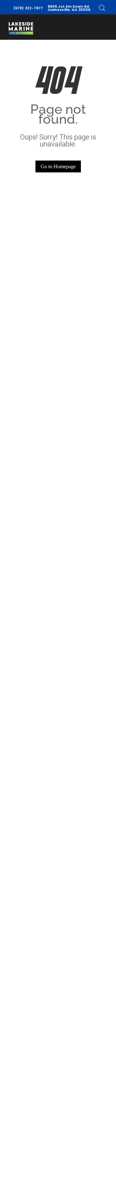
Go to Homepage (58, 166)
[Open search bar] (102, 8)
